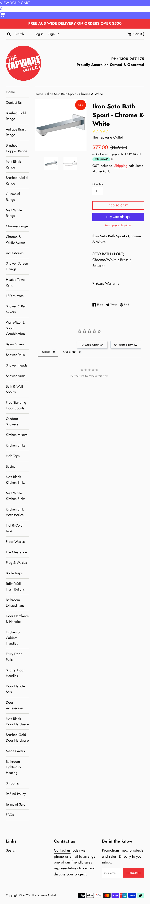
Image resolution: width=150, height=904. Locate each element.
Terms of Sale (15, 804)
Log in (39, 34)
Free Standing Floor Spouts (16, 405)
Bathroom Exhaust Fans (15, 602)
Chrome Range (17, 226)
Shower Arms (15, 375)
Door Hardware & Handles (17, 618)
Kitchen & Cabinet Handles (13, 638)
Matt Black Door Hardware (17, 721)
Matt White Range (14, 213)
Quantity (97, 184)
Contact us (62, 850)
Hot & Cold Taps (14, 528)
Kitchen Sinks (15, 445)
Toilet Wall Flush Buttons (15, 586)
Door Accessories (14, 705)
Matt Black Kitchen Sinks (15, 479)
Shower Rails (15, 354)
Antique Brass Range (16, 132)
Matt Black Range (13, 164)
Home (10, 92)
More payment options (118, 225)
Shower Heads (16, 365)
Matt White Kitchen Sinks (15, 496)
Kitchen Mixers (16, 434)
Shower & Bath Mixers (16, 309)
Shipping (12, 783)
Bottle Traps (14, 573)
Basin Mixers (15, 344)
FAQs (10, 814)
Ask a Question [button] (94, 345)
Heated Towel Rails (15, 282)
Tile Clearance (16, 552)
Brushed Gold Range (16, 116)
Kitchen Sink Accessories (15, 512)
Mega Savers (15, 751)
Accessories (14, 253)
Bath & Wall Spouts (14, 389)
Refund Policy (16, 793)
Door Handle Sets (15, 689)
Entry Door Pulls (14, 656)
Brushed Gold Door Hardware (17, 737)
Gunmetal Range (13, 196)
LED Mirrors (14, 295)
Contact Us (13, 102)
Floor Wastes (15, 541)
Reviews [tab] (45, 352)
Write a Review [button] (128, 345)
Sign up (53, 34)
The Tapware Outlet (44, 895)
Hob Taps (13, 455)
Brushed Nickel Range (17, 180)
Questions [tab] (69, 352)
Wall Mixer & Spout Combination (15, 328)
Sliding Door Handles (15, 673)
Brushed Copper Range (16, 148)
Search (11, 850)
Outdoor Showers (12, 421)
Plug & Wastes (16, 562)
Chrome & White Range (15, 239)
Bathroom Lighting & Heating (13, 767)
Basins (10, 466)
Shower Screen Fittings (17, 266)
